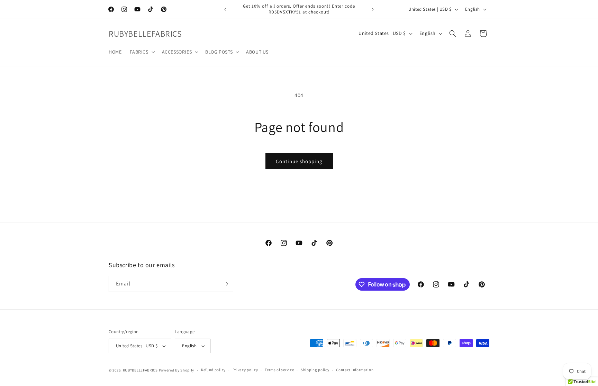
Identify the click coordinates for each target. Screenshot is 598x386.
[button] (141, 52)
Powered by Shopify (176, 370)
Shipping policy (315, 369)
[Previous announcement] (225, 9)
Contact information (354, 369)
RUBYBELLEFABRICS (140, 370)
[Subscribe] (225, 284)
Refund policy (213, 369)
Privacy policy (245, 369)
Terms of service (279, 369)
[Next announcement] (372, 9)
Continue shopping (299, 161)
